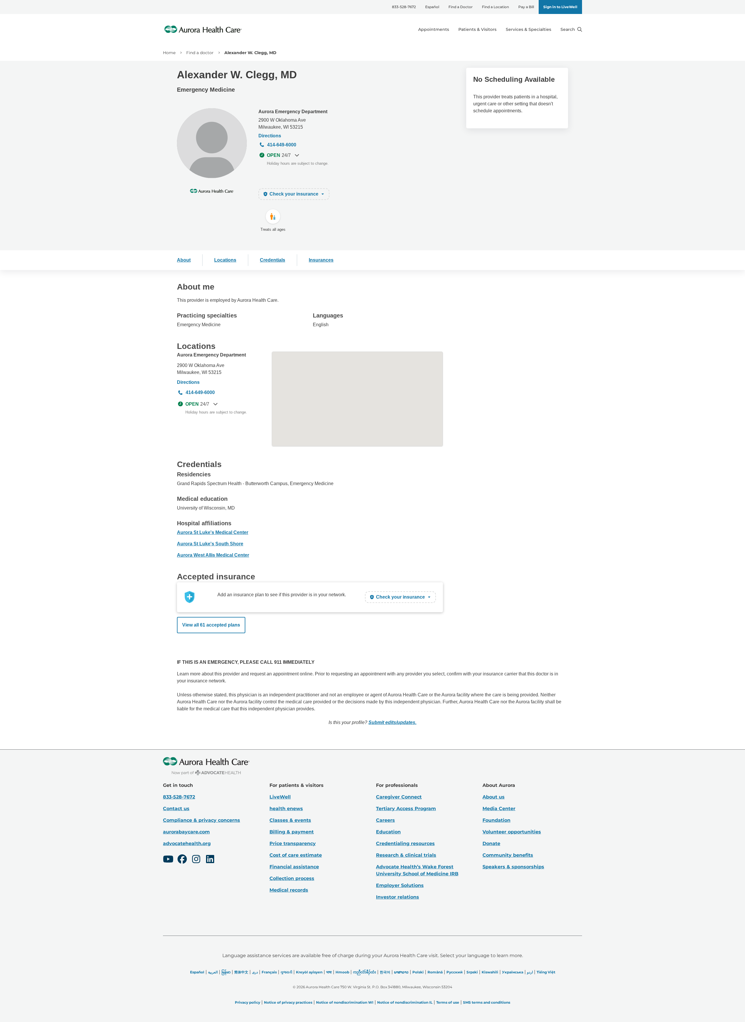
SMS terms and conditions (486, 1002)
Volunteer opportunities (512, 832)
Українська (512, 972)
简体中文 (241, 972)
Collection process (291, 878)
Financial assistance (294, 867)
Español (432, 7)
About (184, 260)
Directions (269, 135)
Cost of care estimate (295, 855)
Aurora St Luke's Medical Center (212, 532)
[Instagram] (196, 859)
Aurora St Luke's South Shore (210, 543)
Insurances (321, 260)
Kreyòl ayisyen (309, 972)
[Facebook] (182, 859)
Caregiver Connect (399, 797)
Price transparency (292, 843)
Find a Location (495, 7)
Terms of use (447, 1002)
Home (169, 52)
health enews (286, 808)
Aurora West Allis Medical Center (213, 555)
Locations (225, 260)
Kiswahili (490, 972)
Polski (418, 972)
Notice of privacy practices (288, 1002)
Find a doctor (200, 52)
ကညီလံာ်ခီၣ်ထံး (364, 972)
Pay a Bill (526, 7)
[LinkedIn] (210, 859)
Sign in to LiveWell (560, 7)
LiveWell (280, 797)
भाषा (329, 972)
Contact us (176, 808)
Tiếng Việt (546, 972)
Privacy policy (247, 1002)
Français (269, 972)
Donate (491, 843)
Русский (454, 972)
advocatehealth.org (187, 843)
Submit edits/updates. (392, 722)
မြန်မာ (225, 972)
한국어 (385, 972)
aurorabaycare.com (186, 832)
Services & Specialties (528, 29)
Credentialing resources (405, 843)
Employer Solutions (400, 885)
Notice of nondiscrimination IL (404, 1002)
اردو (530, 972)
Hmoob (342, 972)
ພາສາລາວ (401, 972)
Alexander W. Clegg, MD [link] (250, 52)
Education (388, 832)
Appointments (433, 29)
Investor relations (397, 897)
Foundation (496, 820)
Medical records (288, 890)
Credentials (272, 260)
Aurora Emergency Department (292, 111)
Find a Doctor (460, 7)
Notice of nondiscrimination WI (344, 1002)
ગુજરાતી (286, 972)
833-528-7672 (404, 7)
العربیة (213, 972)
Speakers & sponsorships (513, 867)
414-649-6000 (281, 144)
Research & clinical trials (406, 855)
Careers (385, 820)
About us (494, 797)
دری (255, 972)
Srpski (472, 972)
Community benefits (508, 855)
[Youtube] (168, 859)
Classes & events (290, 820)
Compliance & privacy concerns (201, 820)
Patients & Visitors (477, 29)
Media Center (499, 808)
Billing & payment (291, 832)
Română (435, 972)
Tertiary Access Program (406, 808)
